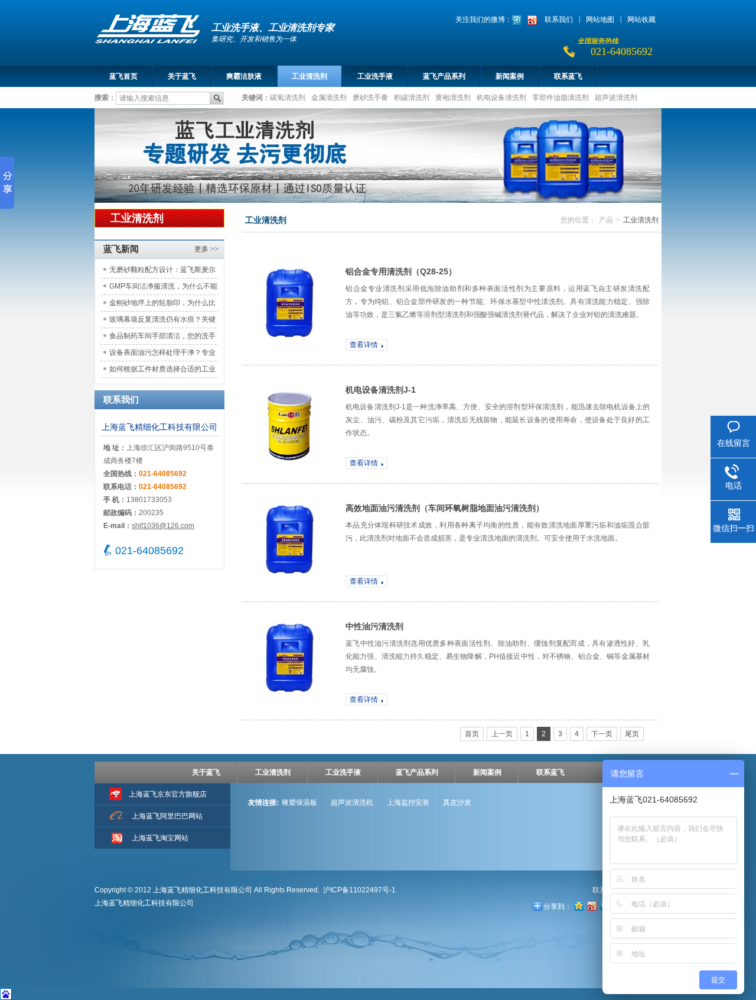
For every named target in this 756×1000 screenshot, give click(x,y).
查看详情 (364, 345)
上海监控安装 (408, 802)
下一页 (601, 734)
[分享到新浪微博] (591, 905)
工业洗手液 (375, 76)
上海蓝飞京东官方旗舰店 (168, 794)
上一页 (502, 734)
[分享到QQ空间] (578, 905)
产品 (606, 220)
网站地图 (600, 19)
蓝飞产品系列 (444, 76)
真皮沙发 (457, 802)
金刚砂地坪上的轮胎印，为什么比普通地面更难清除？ (162, 305)
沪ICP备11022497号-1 (359, 890)
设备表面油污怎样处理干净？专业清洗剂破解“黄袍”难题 (162, 354)
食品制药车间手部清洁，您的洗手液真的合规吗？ (162, 338)
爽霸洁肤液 (244, 76)
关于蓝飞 (182, 76)
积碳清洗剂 (411, 97)
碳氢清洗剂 (287, 97)
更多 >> (206, 249)
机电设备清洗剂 (501, 97)
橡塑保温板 (299, 802)
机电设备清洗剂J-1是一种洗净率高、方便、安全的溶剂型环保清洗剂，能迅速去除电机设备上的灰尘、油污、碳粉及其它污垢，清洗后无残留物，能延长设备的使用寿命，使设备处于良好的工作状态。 (498, 420)
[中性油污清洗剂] (289, 660)
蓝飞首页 (123, 76)
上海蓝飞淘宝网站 (160, 838)
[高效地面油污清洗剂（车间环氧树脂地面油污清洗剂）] (289, 542)
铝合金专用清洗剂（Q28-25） (401, 271)
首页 (472, 734)
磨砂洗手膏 (370, 97)
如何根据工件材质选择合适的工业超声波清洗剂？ (162, 371)
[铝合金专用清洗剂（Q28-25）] (289, 306)
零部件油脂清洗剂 (560, 97)
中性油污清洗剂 (374, 626)
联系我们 (559, 19)
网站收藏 (641, 19)
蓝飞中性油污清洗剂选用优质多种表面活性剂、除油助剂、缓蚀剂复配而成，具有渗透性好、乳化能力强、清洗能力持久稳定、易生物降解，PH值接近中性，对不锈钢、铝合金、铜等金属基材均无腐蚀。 (498, 656)
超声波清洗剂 (616, 97)
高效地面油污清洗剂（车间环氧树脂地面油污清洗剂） (445, 508)
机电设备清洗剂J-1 (381, 389)
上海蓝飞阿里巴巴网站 (167, 816)
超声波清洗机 (352, 802)
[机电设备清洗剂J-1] (289, 424)
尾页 (632, 734)
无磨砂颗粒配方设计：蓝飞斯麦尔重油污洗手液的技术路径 (162, 272)
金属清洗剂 (329, 97)
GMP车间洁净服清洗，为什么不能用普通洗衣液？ (163, 288)
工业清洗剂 (309, 76)
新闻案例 (510, 76)
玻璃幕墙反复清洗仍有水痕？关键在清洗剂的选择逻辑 (162, 321)
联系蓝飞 (568, 76)
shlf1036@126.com (163, 526)
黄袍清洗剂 (453, 97)
